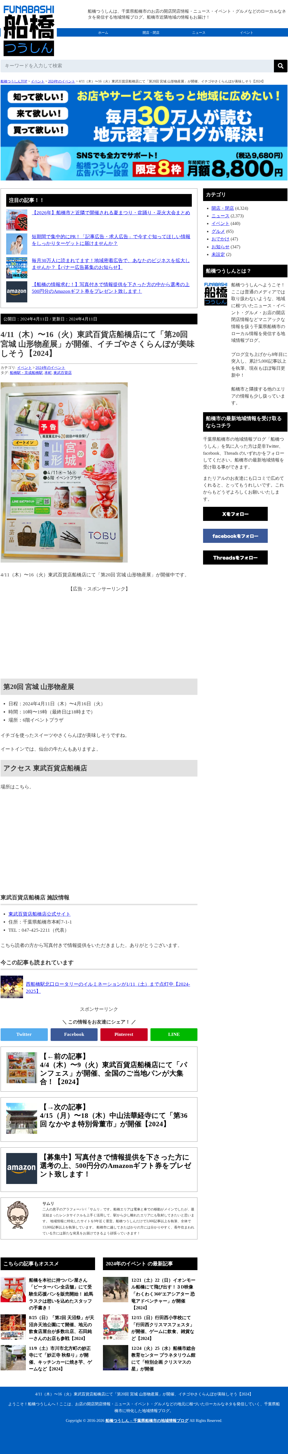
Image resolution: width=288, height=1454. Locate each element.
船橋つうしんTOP (14, 81)
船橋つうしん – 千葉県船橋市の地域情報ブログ (146, 1421)
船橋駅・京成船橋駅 (26, 373)
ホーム (103, 33)
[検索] (280, 66)
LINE (174, 1034)
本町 (48, 373)
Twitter (24, 1034)
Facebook (74, 1034)
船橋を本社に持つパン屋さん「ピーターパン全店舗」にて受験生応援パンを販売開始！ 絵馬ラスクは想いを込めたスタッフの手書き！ (61, 1294)
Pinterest (123, 1034)
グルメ (103, 41)
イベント (246, 33)
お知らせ (221, 246)
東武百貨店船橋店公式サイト (39, 914)
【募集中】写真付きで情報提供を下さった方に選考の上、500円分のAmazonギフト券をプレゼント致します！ (115, 1165)
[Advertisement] (99, 632)
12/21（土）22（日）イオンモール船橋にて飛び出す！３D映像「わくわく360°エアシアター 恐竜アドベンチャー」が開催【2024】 (163, 1294)
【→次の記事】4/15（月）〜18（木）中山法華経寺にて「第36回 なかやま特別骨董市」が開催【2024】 (114, 1115)
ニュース (199, 33)
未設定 (218, 254)
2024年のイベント (61, 81)
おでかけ (151, 41)
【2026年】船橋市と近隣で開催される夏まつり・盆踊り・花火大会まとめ (111, 212)
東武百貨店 (62, 373)
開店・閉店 (151, 33)
